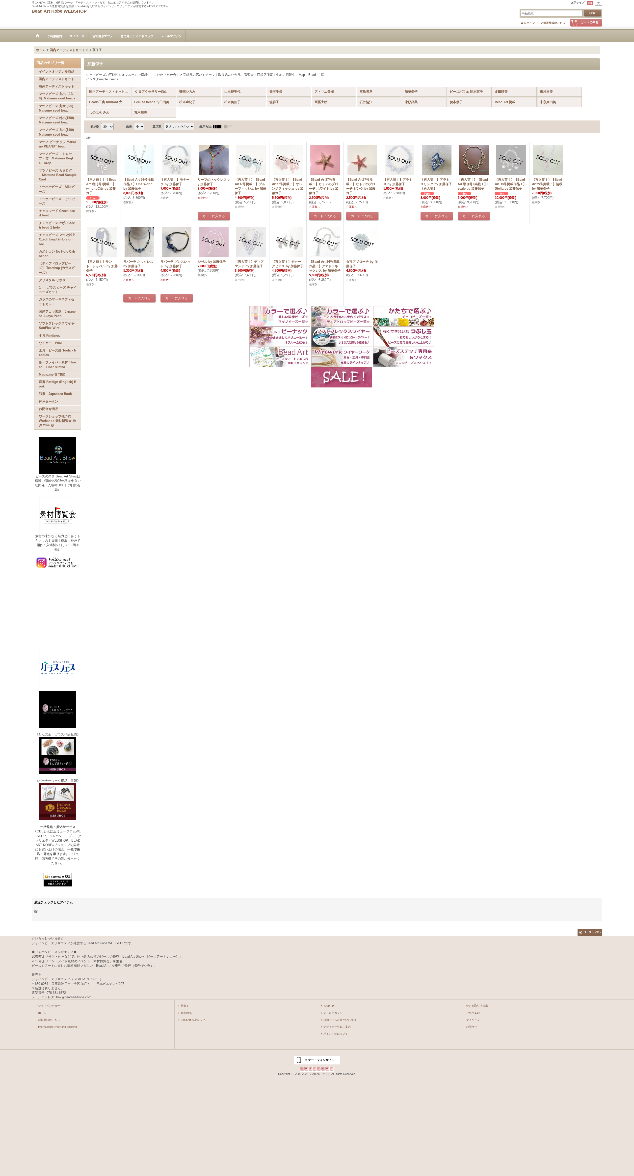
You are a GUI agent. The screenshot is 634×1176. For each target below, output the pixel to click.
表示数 (95, 126)
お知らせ (328, 1005)
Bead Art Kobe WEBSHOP (59, 11)
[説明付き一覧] (229, 126)
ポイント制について (335, 1033)
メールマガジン (333, 1012)
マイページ (473, 1019)
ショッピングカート (50, 1005)
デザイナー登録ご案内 (337, 1026)
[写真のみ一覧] (218, 126)
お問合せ (471, 1026)
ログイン (529, 22)
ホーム (42, 1012)
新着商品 (186, 1012)
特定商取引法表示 (477, 1005)
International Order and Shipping (57, 1026)
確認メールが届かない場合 (339, 1019)
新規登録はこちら (554, 22)
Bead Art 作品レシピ (193, 1019)
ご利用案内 (473, 1012)
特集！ (185, 1005)
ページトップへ (592, 932)
